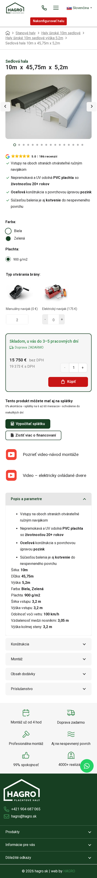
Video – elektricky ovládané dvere (54, 475)
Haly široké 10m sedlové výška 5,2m (34, 38)
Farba (10, 222)
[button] (56, 8)
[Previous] (5, 106)
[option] (8, 231)
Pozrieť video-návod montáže (51, 454)
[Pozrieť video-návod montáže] (14, 454)
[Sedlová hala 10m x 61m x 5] (48, 106)
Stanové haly (26, 33)
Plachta (11, 249)
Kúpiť (71, 381)
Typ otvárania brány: (23, 274)
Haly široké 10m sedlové (61, 33)
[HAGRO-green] (15, 8)
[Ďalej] (92, 106)
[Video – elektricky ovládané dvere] (14, 475)
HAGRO (69, 871)
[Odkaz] (44, 8)
